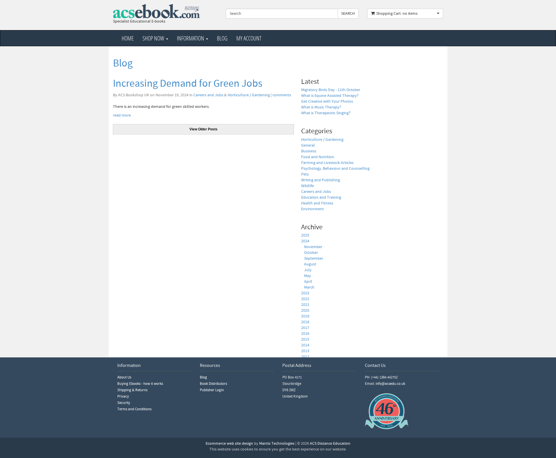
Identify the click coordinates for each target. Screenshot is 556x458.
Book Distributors (213, 383)
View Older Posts (203, 129)
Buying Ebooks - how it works (140, 383)
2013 (305, 351)
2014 (305, 345)
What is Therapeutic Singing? (325, 113)
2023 (305, 293)
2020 (305, 310)
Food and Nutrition (317, 157)
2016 (305, 333)
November (313, 247)
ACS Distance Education (330, 443)
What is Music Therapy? (321, 107)
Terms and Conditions (134, 409)
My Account (248, 38)
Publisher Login (212, 390)
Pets (305, 174)
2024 (305, 241)
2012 (305, 356)
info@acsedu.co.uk (390, 383)
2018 (305, 322)
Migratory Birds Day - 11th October (330, 90)
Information (191, 38)
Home (128, 38)
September (313, 258)
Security (123, 402)
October (311, 252)
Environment (312, 209)
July (308, 270)
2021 (305, 304)
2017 (305, 327)
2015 (305, 339)
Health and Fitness (317, 203)
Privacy (123, 396)
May (307, 275)
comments (281, 95)
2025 (305, 235)
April (308, 281)
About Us (124, 377)
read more (122, 115)
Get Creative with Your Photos (327, 101)
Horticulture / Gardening (249, 95)
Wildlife (307, 186)
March (309, 287)
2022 (305, 299)
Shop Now (153, 38)
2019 (305, 316)
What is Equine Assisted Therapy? (330, 95)
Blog (222, 38)
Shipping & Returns (132, 390)
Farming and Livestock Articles (327, 162)
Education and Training (321, 197)
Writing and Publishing (320, 180)
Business (308, 151)
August (310, 264)
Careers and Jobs (208, 95)
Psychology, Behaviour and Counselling (335, 168)
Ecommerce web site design (229, 443)
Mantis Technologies (277, 443)
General (308, 145)
